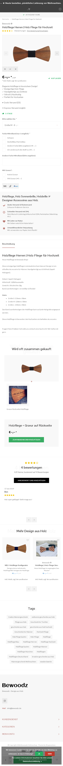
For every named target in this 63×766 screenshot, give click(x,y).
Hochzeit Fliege (42, 632)
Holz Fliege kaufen (19, 637)
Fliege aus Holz (20, 622)
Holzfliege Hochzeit (48, 642)
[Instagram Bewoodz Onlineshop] (4, 700)
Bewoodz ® (7, 23)
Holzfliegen (41, 652)
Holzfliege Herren (30, 642)
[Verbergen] (60, 9)
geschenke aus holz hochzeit (41, 627)
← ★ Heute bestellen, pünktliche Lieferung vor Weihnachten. (30, 3)
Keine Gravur (12, 174)
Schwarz (10, 138)
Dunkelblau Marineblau (16, 142)
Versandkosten (20, 81)
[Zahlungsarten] (5, 186)
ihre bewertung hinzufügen (37, 31)
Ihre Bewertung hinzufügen (31, 480)
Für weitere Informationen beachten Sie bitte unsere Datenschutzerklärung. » (32, 759)
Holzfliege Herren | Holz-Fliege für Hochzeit (27, 19)
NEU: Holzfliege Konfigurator (16, 565)
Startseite (5, 19)
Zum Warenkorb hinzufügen (26, 440)
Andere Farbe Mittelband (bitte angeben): (19, 155)
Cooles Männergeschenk (18, 617)
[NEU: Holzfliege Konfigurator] (16, 548)
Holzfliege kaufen (22, 647)
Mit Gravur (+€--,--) (14, 178)
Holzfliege (47, 637)
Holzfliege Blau (13, 642)
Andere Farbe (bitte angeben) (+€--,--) (21, 146)
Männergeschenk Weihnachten (23, 662)
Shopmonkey (51, 745)
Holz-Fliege (34, 637)
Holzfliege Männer (40, 647)
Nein (50, 754)
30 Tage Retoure (33, 15)
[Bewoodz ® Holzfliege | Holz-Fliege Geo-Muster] (47, 548)
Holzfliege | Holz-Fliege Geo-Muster (46, 565)
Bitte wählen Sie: (9, 119)
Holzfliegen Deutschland (18, 657)
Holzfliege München (25, 652)
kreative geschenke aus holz (43, 657)
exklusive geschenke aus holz (43, 617)
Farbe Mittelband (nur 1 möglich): (16, 133)
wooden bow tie (46, 662)
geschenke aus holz (18, 627)
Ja (39, 754)
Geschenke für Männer (24, 632)
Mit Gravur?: (7, 170)
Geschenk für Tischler (39, 622)
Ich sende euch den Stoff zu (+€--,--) (21, 150)
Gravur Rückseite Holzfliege (18, 409)
